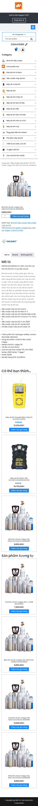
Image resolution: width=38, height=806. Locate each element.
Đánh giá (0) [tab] (26, 255)
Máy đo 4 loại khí (13, 84)
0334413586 (19, 44)
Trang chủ (5, 163)
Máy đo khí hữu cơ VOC (16, 120)
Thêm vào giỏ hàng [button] (19, 429)
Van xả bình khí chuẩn (15, 155)
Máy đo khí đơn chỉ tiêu (16, 115)
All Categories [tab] (17, 34)
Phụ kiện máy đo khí (14, 138)
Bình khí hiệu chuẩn (14, 60)
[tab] (33, 27)
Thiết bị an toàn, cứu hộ (16, 143)
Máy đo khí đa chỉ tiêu (15, 103)
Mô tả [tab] (7, 255)
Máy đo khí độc (12, 109)
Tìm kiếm (31, 39)
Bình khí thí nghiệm (13, 228)
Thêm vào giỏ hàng (20, 216)
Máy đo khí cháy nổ (14, 97)
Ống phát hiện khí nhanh (16, 132)
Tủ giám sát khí (12, 149)
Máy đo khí (11, 90)
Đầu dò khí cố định (14, 72)
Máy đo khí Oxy (12, 126)
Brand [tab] (15, 255)
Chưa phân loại (12, 66)
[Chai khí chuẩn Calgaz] (9, 241)
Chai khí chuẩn (17, 230)
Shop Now (20, 20)
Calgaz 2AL (26, 228)
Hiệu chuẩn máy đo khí (15, 78)
